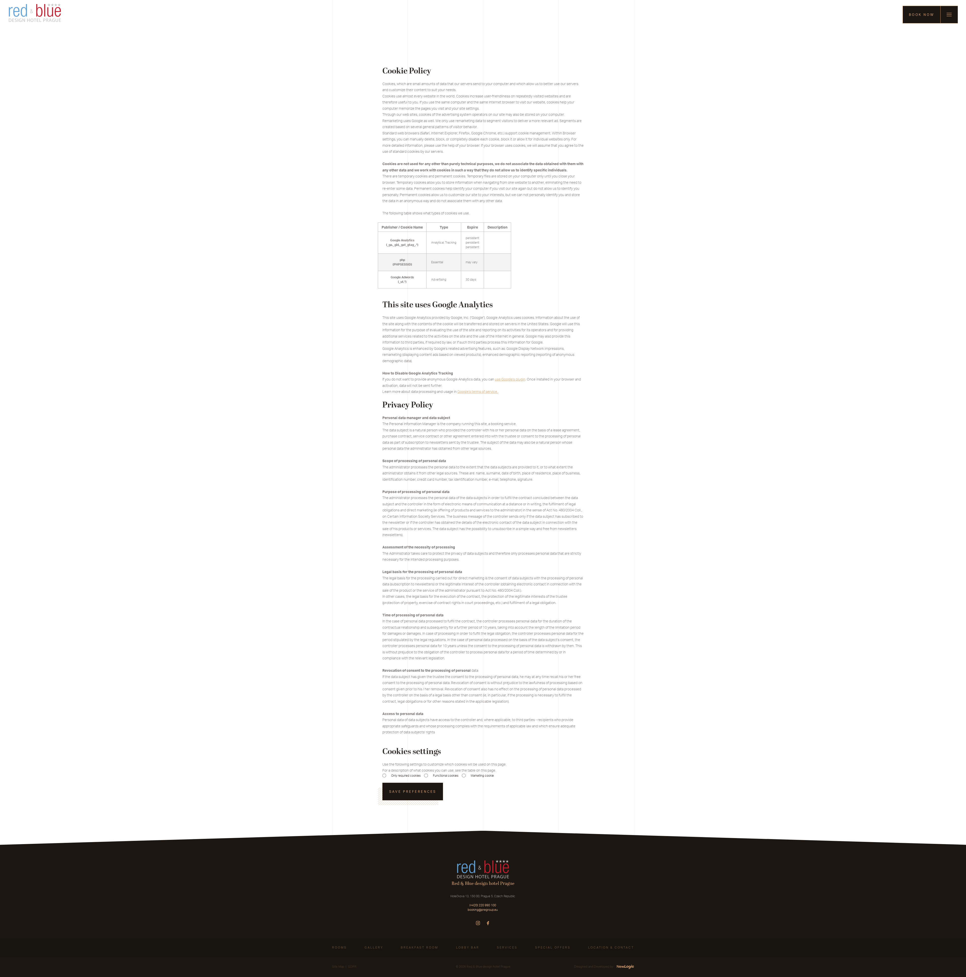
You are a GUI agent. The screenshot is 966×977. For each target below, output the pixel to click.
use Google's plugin (510, 379)
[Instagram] (478, 923)
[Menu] (949, 14)
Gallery (374, 947)
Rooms (339, 947)
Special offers (553, 947)
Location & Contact (611, 947)
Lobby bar (467, 947)
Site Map (338, 966)
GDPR (352, 966)
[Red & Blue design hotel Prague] (35, 15)
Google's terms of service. (477, 391)
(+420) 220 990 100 (482, 905)
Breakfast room (419, 947)
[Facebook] (488, 923)
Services (507, 947)
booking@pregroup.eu (483, 910)
